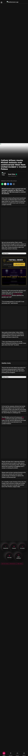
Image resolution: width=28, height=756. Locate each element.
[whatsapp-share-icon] (2, 184)
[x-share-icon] (5, 184)
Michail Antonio (13, 563)
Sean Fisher (11, 174)
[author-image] (5, 175)
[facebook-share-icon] (8, 184)
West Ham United (5, 563)
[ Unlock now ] (19, 264)
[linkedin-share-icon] (11, 184)
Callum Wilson (19, 563)
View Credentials (13, 176)
